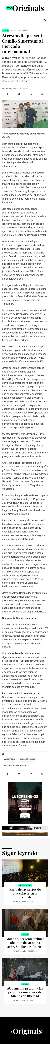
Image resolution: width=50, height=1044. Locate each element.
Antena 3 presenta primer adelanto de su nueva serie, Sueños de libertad (25, 943)
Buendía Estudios (27, 759)
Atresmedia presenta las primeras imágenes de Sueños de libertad (25, 992)
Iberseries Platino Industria (16, 765)
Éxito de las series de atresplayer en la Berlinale (25, 893)
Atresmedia (9, 759)
